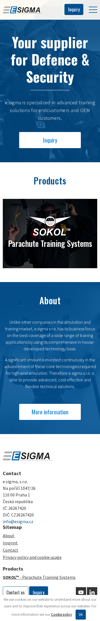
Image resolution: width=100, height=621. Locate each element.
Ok (81, 614)
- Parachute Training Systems (39, 577)
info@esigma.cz (18, 521)
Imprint (10, 543)
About (8, 535)
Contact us (15, 592)
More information (50, 412)
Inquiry (74, 9)
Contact (10, 550)
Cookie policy (61, 614)
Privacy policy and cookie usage (32, 557)
